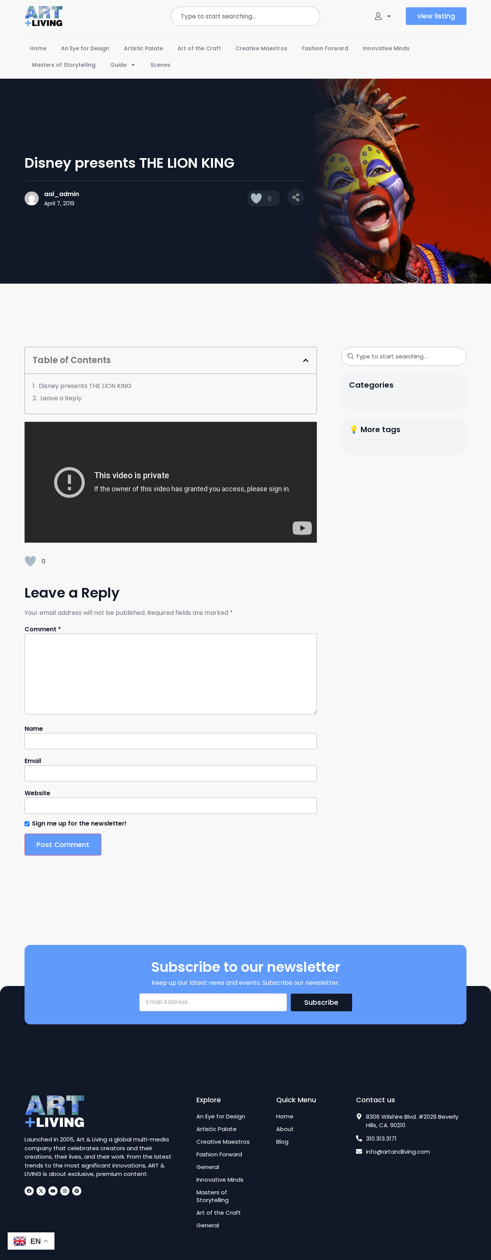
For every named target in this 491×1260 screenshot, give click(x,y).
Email (33, 761)
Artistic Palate (143, 48)
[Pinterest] (76, 1191)
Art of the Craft (199, 48)
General (207, 1167)
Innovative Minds (386, 48)
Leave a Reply (61, 398)
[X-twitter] (41, 1191)
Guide (118, 65)
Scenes (160, 65)
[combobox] (245, 16)
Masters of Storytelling (64, 65)
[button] (306, 360)
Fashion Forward (325, 48)
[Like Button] (256, 198)
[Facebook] (29, 1191)
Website (37, 793)
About (285, 1129)
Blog (282, 1142)
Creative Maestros (261, 48)
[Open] (389, 16)
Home (38, 48)
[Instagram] (64, 1191)
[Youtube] (53, 1191)
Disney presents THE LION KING (85, 385)
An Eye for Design (85, 48)
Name (34, 729)
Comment (43, 629)
